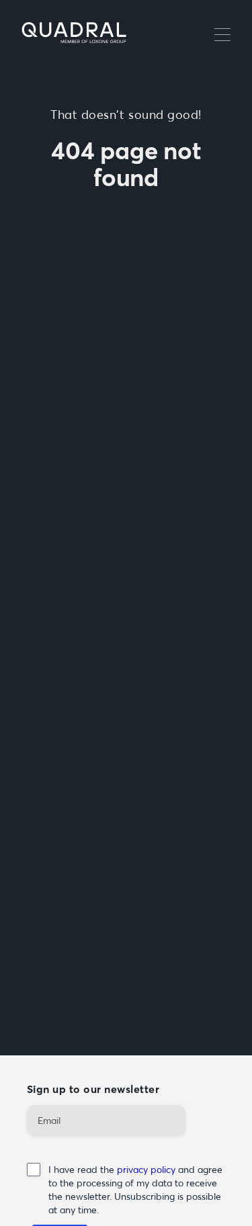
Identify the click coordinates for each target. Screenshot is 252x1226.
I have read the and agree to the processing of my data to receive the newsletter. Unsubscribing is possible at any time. (135, 1190)
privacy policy (147, 1170)
